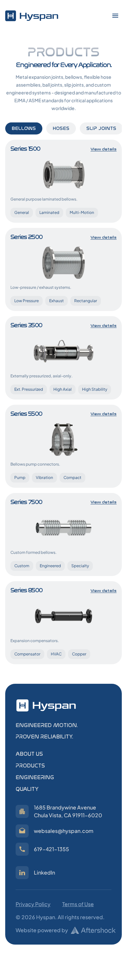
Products (30, 766)
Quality (27, 789)
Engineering (35, 777)
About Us (29, 754)
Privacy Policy (33, 904)
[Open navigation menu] (115, 15)
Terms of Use (78, 904)
